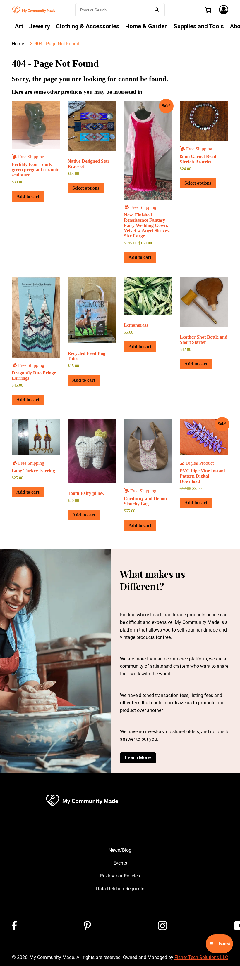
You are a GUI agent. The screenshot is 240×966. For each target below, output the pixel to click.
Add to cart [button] (27, 196)
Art (19, 26)
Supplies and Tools (199, 26)
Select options (85, 187)
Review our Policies (120, 876)
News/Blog (120, 850)
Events (120, 863)
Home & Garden (146, 26)
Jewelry (39, 26)
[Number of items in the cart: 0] (208, 10)
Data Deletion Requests (120, 889)
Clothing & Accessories (87, 26)
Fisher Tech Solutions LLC (201, 957)
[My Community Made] (34, 9)
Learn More (138, 757)
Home (18, 43)
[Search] (156, 10)
